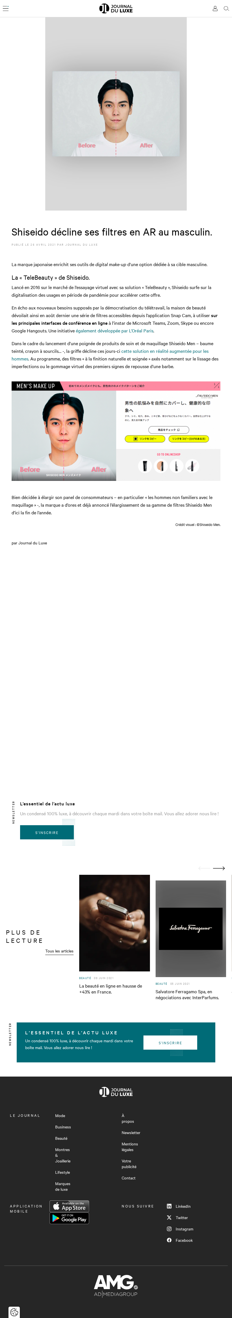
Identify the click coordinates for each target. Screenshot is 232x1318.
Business (63, 1127)
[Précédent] (204, 868)
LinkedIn (183, 1206)
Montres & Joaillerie (62, 1155)
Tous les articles (59, 951)
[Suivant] (219, 868)
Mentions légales (130, 1146)
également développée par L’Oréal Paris (114, 330)
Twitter (182, 1217)
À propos (128, 1118)
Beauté (61, 1138)
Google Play (69, 1218)
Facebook (184, 1240)
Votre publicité (129, 1163)
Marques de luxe (62, 1186)
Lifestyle (62, 1172)
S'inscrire (47, 832)
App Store (69, 1206)
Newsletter (131, 1132)
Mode (60, 1115)
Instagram (184, 1229)
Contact (129, 1178)
